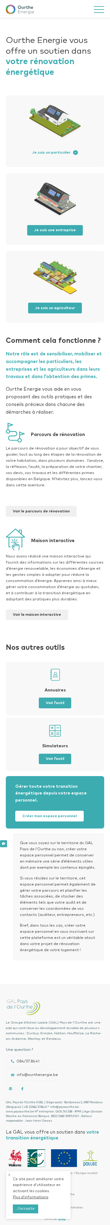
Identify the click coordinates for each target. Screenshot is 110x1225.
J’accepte (25, 1209)
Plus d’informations (30, 1197)
